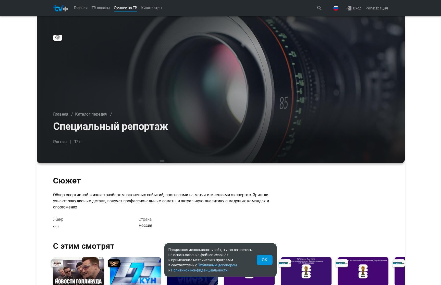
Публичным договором (217, 265)
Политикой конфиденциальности (199, 270)
